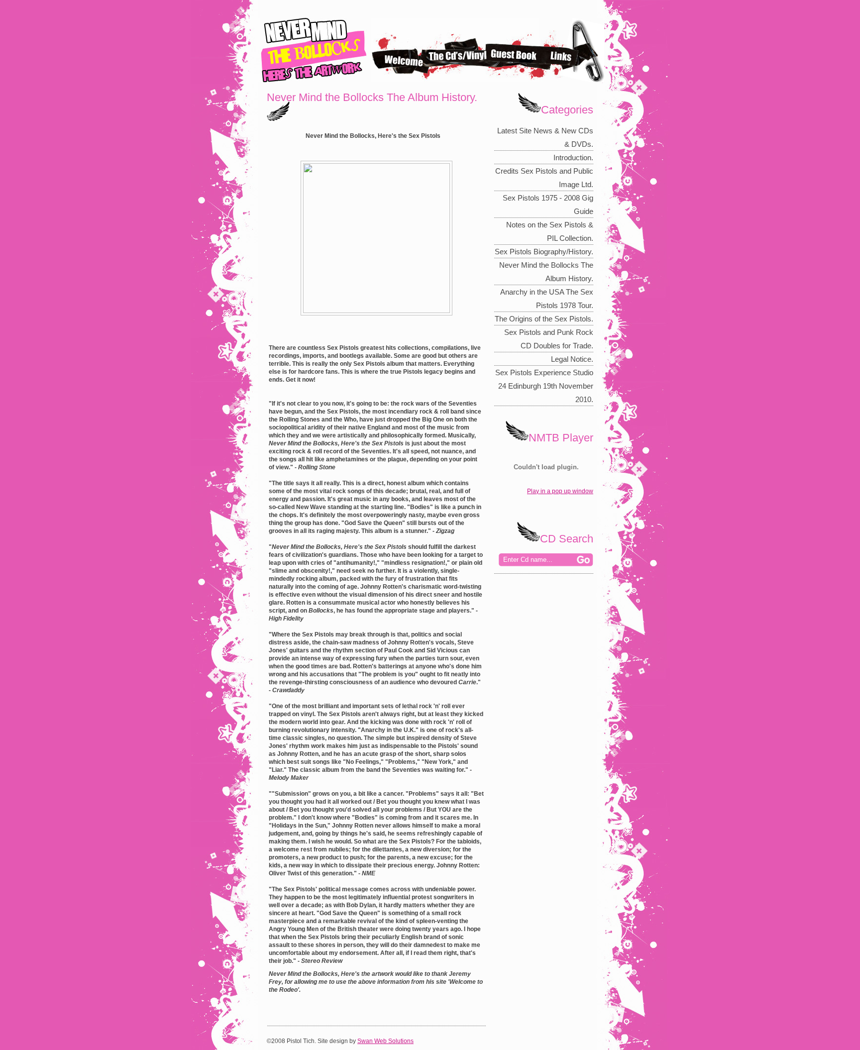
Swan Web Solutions (385, 1041)
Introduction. (573, 157)
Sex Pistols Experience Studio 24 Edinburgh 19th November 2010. (544, 386)
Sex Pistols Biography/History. (544, 251)
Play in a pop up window (560, 491)
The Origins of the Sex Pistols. (544, 319)
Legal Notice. (572, 359)
